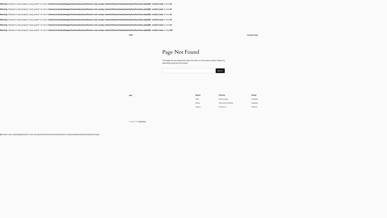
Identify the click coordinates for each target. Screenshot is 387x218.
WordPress (142, 121)
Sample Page (252, 35)
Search (220, 71)
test (131, 35)
